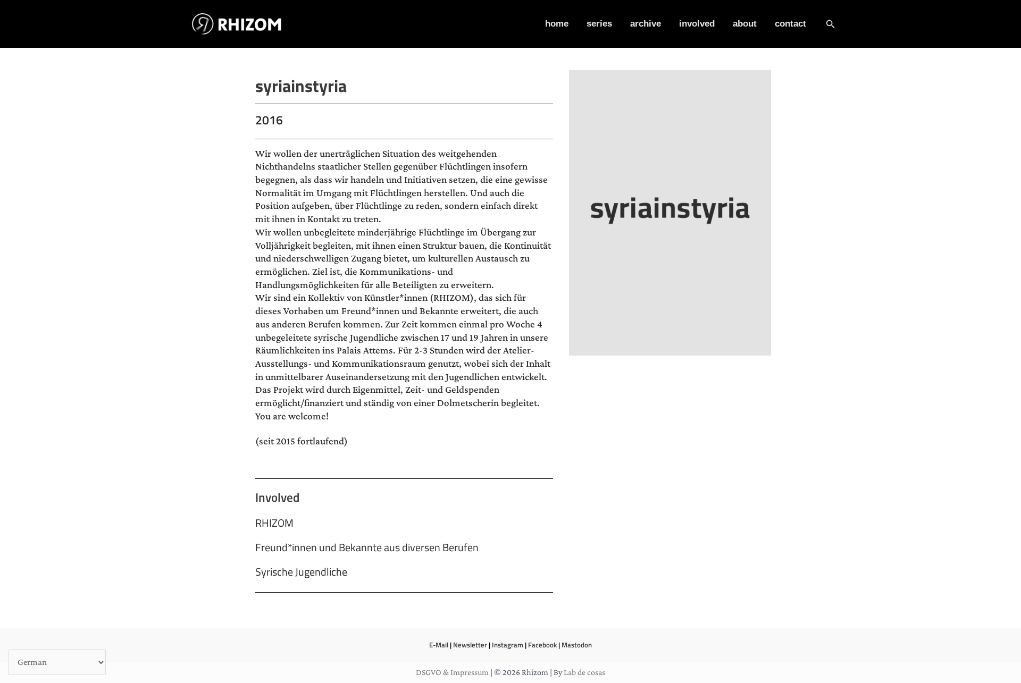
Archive (645, 24)
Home (556, 24)
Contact (790, 24)
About (745, 24)
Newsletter (470, 644)
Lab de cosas (584, 672)
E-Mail (438, 644)
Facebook (542, 644)
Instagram (507, 644)
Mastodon (577, 644)
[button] (830, 24)
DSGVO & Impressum (452, 672)
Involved (697, 24)
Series (599, 24)
